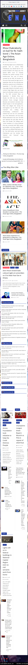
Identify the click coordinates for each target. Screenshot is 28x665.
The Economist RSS (9, 392)
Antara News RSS (8, 302)
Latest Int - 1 (5, 420)
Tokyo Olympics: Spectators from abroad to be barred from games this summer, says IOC (20, 471)
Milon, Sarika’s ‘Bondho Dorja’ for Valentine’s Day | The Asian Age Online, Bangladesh (12, 186)
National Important (7, 422)
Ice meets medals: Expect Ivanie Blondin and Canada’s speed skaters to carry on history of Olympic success (23, 491)
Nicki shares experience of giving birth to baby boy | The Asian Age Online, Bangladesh (12, 237)
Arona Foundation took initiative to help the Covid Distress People (7, 436)
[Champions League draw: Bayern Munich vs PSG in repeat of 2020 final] (20, 415)
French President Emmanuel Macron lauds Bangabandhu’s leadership (8, 491)
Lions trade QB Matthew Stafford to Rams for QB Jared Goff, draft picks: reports (23, 517)
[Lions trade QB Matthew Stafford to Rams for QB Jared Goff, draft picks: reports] (17, 519)
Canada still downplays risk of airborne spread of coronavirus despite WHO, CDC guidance (12, 161)
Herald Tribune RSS (9, 387)
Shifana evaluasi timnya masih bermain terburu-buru (13, 331)
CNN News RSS (7, 383)
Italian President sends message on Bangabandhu (8, 503)
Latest (17, 267)
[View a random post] (25, 25)
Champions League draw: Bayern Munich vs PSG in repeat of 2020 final (20, 434)
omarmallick (14, 62)
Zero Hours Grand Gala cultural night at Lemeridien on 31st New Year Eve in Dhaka (13, 274)
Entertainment (6, 44)
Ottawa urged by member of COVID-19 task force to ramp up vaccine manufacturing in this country (8, 624)
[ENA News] (3, 25)
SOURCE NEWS (6, 148)
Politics (4, 544)
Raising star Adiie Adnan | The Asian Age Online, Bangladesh (13, 155)
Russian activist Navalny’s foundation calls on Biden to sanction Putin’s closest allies (18, 294)
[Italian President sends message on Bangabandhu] (2, 505)
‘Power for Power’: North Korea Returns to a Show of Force (10, 473)
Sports (18, 422)
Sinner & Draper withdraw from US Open (10, 357)
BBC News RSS (7, 343)
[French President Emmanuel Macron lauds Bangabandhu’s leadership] (2, 492)
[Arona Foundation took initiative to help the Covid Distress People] (7, 415)
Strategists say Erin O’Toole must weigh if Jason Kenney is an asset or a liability (9, 606)
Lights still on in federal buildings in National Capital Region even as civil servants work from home (7, 561)
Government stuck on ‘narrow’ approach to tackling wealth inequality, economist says (9, 641)
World (4, 425)
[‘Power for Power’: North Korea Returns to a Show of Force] (4, 475)
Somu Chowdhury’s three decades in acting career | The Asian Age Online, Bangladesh (12, 212)
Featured (12, 267)
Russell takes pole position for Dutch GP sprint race (13, 360)
